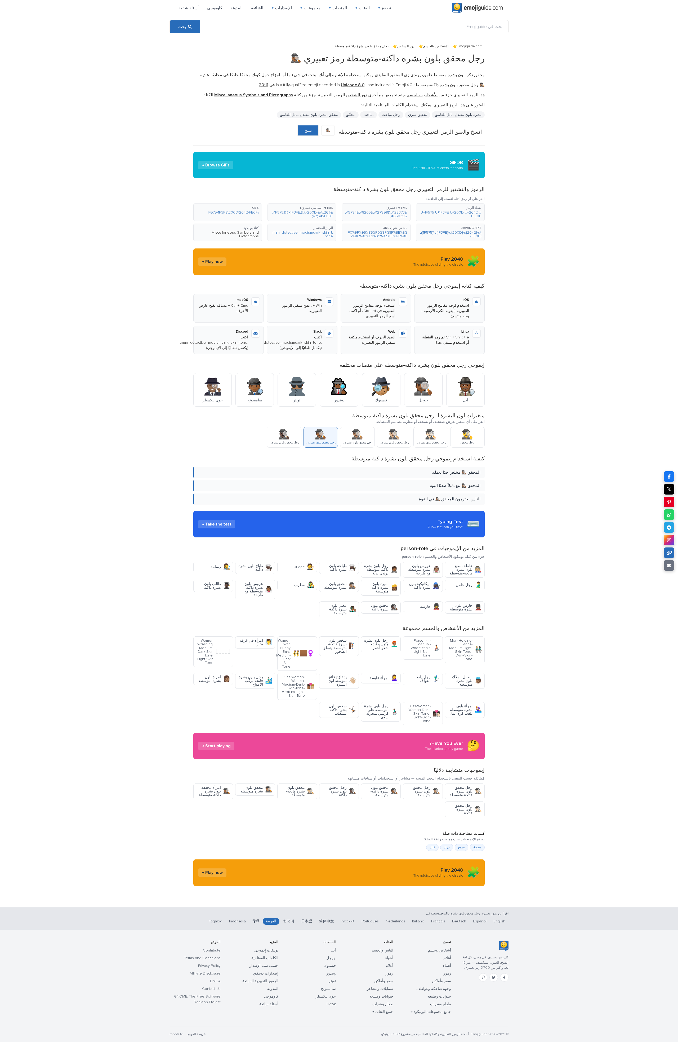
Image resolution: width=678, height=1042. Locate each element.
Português (370, 921)
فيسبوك (330, 965)
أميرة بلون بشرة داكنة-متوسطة (384, 588)
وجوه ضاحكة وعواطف (433, 988)
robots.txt (176, 1034)
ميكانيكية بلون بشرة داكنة (424, 586)
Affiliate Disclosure (205, 973)
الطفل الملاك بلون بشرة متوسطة (467, 681)
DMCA (215, 981)
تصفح (384, 8)
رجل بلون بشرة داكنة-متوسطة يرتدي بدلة (381, 570)
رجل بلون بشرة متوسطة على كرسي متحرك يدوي (381, 711)
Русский (348, 921)
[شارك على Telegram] (669, 527)
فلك (432, 847)
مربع (461, 847)
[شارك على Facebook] (669, 476)
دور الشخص (405, 46)
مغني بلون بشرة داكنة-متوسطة (342, 609)
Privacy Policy (209, 965)
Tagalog (215, 921)
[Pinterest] (483, 977)
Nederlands (395, 921)
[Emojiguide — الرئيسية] (503, 945)
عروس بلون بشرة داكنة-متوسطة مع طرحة (258, 589)
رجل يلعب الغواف (427, 679)
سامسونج (328, 988)
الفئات (362, 8)
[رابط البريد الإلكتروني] (669, 565)
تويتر (332, 981)
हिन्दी (256, 921)
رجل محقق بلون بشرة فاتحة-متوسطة (466, 791)
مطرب (304, 584)
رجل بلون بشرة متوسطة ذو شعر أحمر (381, 644)
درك (447, 847)
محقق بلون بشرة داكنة (384, 607)
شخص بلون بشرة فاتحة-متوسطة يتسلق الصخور (339, 646)
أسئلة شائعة (189, 8)
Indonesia (237, 921)
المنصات (338, 8)
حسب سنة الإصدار (263, 965)
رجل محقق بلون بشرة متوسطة (426, 791)
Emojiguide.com (470, 46)
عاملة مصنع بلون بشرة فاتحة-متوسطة (466, 570)
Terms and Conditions (202, 958)
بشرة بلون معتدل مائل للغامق (458, 114)
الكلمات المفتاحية (264, 958)
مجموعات (310, 8)
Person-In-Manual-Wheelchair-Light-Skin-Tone (425, 648)
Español (480, 921)
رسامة (220, 566)
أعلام (447, 958)
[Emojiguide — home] (477, 8)
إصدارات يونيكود (265, 973)
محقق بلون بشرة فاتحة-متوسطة (300, 791)
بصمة (477, 847)
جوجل (331, 958)
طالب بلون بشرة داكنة (217, 586)
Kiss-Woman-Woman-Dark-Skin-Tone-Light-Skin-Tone (424, 713)
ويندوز (331, 973)
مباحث (368, 114)
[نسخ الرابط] (669, 552)
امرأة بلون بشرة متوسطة (214, 679)
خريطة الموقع (197, 1034)
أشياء (447, 965)
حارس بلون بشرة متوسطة (466, 607)
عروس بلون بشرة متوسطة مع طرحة (424, 570)
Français (438, 921)
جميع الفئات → (382, 1011)
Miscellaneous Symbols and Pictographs (235, 234)
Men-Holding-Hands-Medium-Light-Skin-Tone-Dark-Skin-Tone (465, 649)
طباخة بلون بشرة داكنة (342, 568)
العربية (271, 921)
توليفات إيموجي (266, 950)
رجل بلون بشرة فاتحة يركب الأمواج (255, 681)
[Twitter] (493, 977)
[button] (450, 212)
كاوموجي (214, 8)
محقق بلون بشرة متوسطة (340, 586)
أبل (333, 950)
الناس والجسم (382, 950)
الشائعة (257, 8)
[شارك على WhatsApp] (669, 514)
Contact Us (211, 988)
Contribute (212, 950)
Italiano (418, 921)
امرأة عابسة (384, 678)
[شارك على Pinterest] (669, 502)
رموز (447, 973)
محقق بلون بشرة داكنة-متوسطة (384, 791)
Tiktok (331, 1004)
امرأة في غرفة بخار (256, 642)
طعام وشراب (440, 1004)
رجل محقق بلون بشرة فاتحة (468, 809)
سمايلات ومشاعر (380, 988)
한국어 (288, 921)
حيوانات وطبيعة (439, 996)
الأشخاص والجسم (436, 46)
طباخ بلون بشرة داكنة (255, 568)
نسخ (308, 130)
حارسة (430, 606)
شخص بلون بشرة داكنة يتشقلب (342, 710)
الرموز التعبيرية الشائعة (260, 981)
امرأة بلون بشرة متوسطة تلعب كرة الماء (465, 710)
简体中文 (326, 921)
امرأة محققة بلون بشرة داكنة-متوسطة (214, 791)
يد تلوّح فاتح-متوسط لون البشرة (342, 681)
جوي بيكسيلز (326, 996)
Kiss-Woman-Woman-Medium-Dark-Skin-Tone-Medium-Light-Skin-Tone (298, 686)
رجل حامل (469, 584)
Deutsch (459, 921)
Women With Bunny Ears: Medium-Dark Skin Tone (295, 653)
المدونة (237, 8)
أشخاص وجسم (439, 950)
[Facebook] (504, 977)
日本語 (306, 921)
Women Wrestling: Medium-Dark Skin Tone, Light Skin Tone (213, 651)
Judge (304, 566)
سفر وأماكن (441, 981)
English (499, 921)
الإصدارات (282, 8)
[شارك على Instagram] (669, 540)
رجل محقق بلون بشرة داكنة (342, 791)
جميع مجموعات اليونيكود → (431, 1011)
